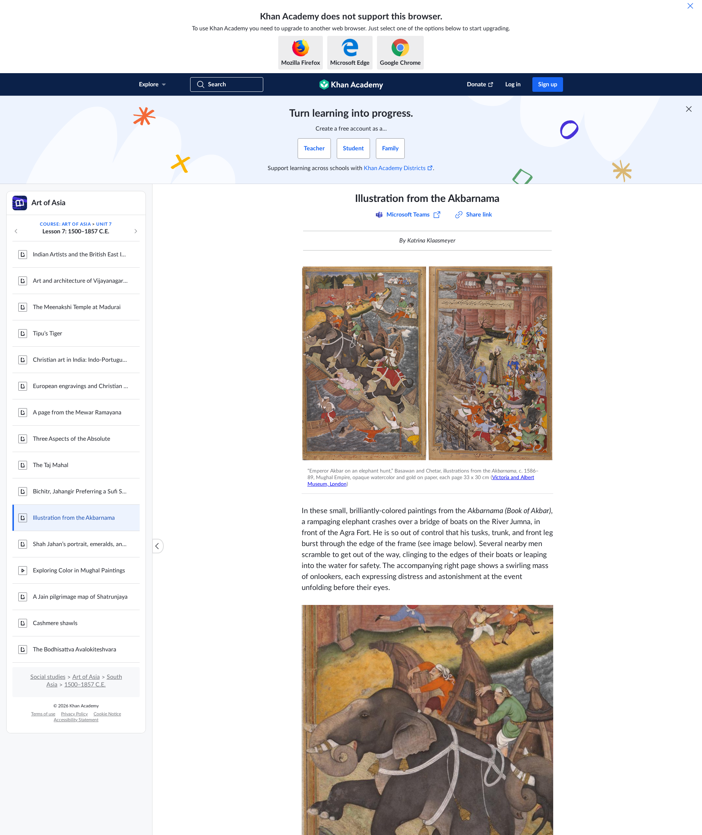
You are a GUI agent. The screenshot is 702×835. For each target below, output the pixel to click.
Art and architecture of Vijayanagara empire (80, 281)
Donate (476, 84)
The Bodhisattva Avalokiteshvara (74, 649)
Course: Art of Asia (65, 224)
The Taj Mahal (50, 465)
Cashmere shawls (55, 623)
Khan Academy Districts (395, 168)
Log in (513, 84)
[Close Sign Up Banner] (689, 109)
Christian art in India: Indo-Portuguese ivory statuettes (80, 360)
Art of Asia (86, 677)
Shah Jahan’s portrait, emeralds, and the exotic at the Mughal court (80, 544)
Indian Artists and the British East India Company (80, 254)
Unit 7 (104, 224)
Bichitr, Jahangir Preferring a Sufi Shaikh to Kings (80, 491)
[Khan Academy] (351, 84)
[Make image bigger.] (427, 363)
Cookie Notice (107, 714)
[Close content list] (158, 546)
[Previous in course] (16, 231)
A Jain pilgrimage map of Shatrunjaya (80, 597)
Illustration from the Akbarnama (74, 518)
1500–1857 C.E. (85, 685)
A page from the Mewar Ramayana (77, 412)
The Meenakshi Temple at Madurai (77, 307)
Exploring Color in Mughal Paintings (79, 570)
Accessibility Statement (76, 720)
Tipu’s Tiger (47, 333)
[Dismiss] (690, 6)
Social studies (47, 677)
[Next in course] (135, 231)
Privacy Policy (74, 714)
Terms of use (43, 714)
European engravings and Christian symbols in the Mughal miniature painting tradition (80, 386)
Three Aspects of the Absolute (71, 439)
